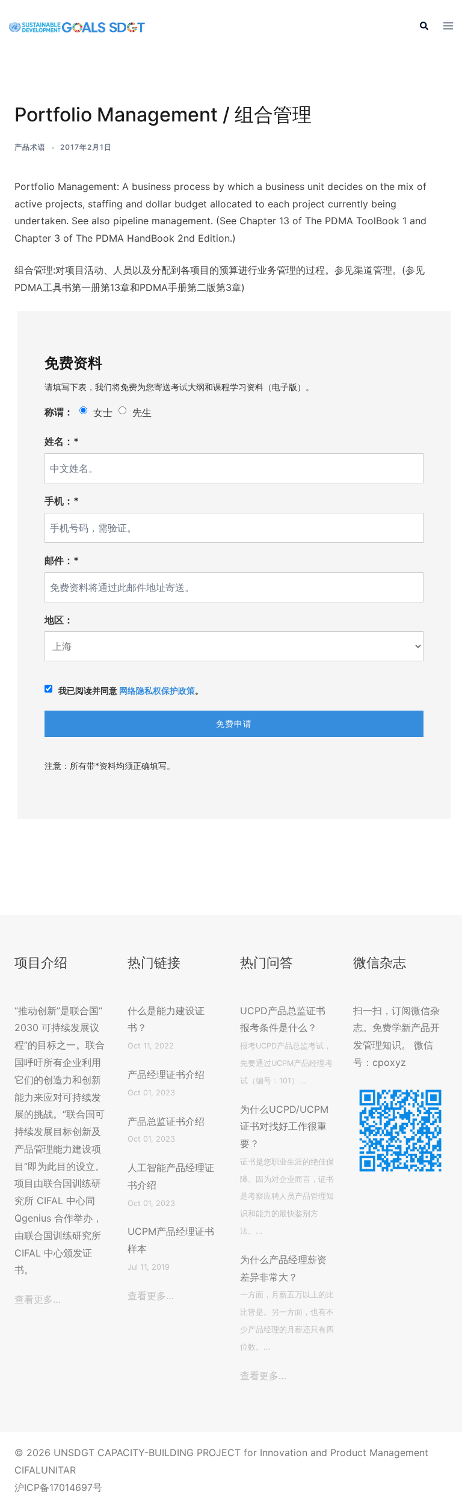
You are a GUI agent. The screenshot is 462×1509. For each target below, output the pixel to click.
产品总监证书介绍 (166, 1121)
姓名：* (62, 441)
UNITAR (58, 1470)
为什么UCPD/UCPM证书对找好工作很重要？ (284, 1126)
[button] (423, 26)
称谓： (59, 412)
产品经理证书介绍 (166, 1074)
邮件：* (62, 560)
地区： (59, 620)
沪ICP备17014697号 (58, 1487)
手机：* (62, 501)
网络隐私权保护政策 (157, 690)
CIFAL (27, 1470)
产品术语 (30, 147)
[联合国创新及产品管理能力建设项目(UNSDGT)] (77, 26)
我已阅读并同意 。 (130, 690)
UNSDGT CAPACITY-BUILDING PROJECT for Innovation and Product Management (241, 1452)
